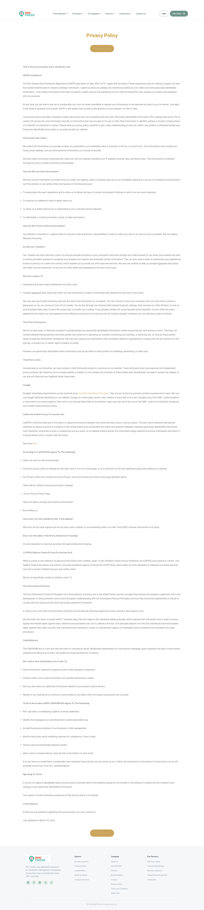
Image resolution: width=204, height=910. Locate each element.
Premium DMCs (81, 866)
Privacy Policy (116, 884)
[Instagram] (34, 882)
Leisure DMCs (80, 871)
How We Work (116, 866)
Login (164, 14)
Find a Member (59, 14)
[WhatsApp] (51, 882)
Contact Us (141, 14)
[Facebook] (39, 882)
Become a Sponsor (154, 871)
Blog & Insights (116, 875)
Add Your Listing (153, 862)
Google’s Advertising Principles (93, 393)
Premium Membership (155, 866)
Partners (109, 14)
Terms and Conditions (119, 889)
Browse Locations (81, 862)
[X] (45, 882)
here (35, 443)
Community (124, 14)
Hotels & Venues (81, 875)
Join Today (178, 13)
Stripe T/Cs (115, 893)
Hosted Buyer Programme (157, 875)
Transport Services (82, 880)
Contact (114, 880)
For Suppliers (93, 14)
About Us (114, 862)
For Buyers (77, 14)
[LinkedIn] (28, 882)
